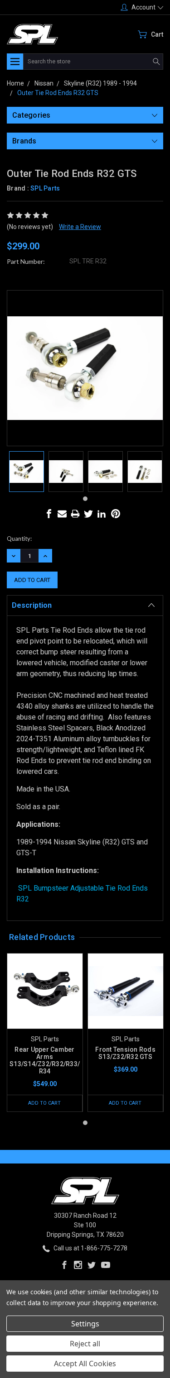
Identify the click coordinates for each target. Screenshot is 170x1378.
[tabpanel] (26, 471)
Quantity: (19, 538)
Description (32, 605)
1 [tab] (85, 498)
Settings (85, 1324)
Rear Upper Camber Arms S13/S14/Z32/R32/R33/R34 (45, 1060)
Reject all (85, 1344)
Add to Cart (44, 1103)
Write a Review (80, 226)
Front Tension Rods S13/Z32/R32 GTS (125, 1053)
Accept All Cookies (85, 1363)
